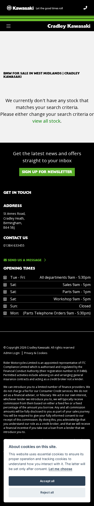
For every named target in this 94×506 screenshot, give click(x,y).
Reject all (47, 492)
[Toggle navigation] (8, 26)
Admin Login (11, 353)
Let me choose (60, 469)
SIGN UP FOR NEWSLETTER (47, 172)
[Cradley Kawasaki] (35, 7)
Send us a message (24, 260)
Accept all (47, 481)
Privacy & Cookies (35, 353)
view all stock (46, 121)
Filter (79, 38)
